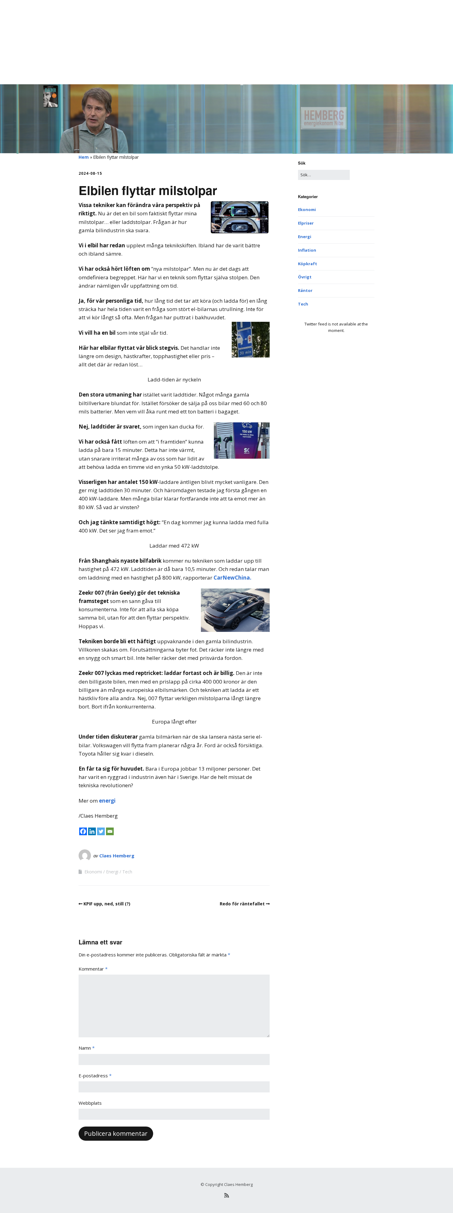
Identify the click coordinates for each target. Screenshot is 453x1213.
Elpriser (306, 223)
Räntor (305, 290)
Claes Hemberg (116, 855)
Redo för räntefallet (242, 904)
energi (107, 800)
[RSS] (226, 1195)
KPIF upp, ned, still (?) (107, 904)
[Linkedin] (92, 831)
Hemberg (90, 13)
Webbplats (90, 1103)
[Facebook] (83, 831)
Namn (87, 1048)
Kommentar (93, 969)
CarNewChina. (232, 577)
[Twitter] (101, 831)
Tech (127, 872)
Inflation (307, 250)
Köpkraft (307, 263)
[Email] (110, 831)
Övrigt (305, 277)
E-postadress (95, 1075)
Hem (84, 157)
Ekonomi (93, 872)
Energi (112, 872)
